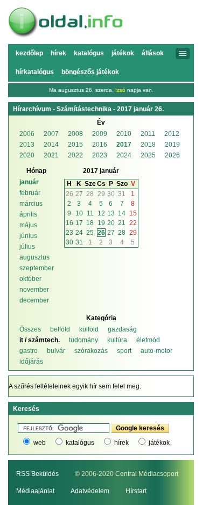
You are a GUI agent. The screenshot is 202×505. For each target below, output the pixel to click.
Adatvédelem (90, 491)
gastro (28, 351)
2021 (51, 155)
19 (101, 223)
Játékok (123, 53)
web (39, 442)
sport (124, 351)
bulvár (56, 351)
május (28, 225)
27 (79, 194)
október (30, 279)
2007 (51, 134)
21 (122, 223)
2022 (75, 155)
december (34, 300)
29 (101, 194)
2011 (148, 134)
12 (101, 213)
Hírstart (136, 491)
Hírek (58, 53)
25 (90, 232)
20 (111, 223)
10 (79, 213)
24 (79, 232)
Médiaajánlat (35, 491)
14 (122, 213)
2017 (123, 144)
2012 (171, 134)
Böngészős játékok (90, 72)
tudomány (83, 340)
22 (133, 223)
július (27, 246)
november (34, 289)
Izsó (120, 90)
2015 (75, 144)
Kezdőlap (29, 53)
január (29, 182)
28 (90, 194)
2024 (123, 155)
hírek (121, 442)
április (28, 214)
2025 (148, 155)
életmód (148, 340)
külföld (89, 329)
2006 (26, 134)
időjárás (31, 361)
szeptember (36, 268)
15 (133, 213)
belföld (60, 329)
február (29, 193)
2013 (26, 144)
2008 (75, 134)
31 (122, 194)
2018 (148, 144)
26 (69, 194)
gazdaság (122, 329)
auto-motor (156, 351)
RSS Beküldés (37, 474)
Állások (153, 53)
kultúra (117, 340)
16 (69, 223)
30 (111, 194)
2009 (99, 134)
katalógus (80, 442)
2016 (99, 144)
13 (111, 213)
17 (79, 223)
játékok (159, 442)
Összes (30, 329)
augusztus (34, 257)
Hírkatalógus (35, 72)
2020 (26, 155)
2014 (51, 144)
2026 (172, 155)
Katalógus (89, 53)
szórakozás (91, 351)
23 (69, 232)
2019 (172, 144)
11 (90, 213)
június (28, 236)
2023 (99, 155)
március (31, 203)
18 (90, 223)
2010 (123, 134)
